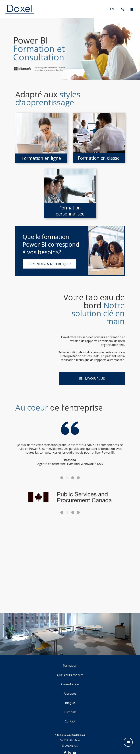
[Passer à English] (112, 9)
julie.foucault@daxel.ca (71, 734)
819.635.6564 (71, 740)
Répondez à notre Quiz (49, 263)
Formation (70, 666)
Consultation (70, 684)
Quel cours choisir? (70, 675)
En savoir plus (92, 378)
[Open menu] (132, 9)
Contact (70, 721)
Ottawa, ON (71, 745)
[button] (62, 478)
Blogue (70, 703)
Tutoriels (70, 712)
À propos (70, 693)
